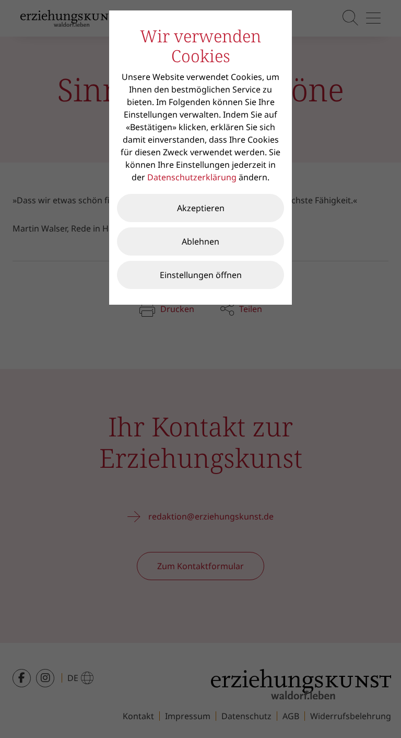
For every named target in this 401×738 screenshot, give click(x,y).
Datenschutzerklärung (192, 177)
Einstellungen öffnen (201, 275)
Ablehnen (200, 241)
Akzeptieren (201, 208)
